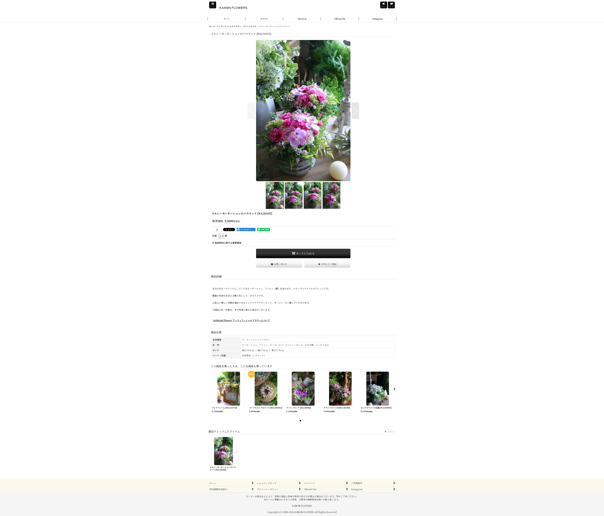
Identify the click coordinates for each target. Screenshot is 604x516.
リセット (391, 431)
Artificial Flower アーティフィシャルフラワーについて (241, 320)
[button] (212, 5)
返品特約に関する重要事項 (228, 242)
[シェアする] (216, 229)
